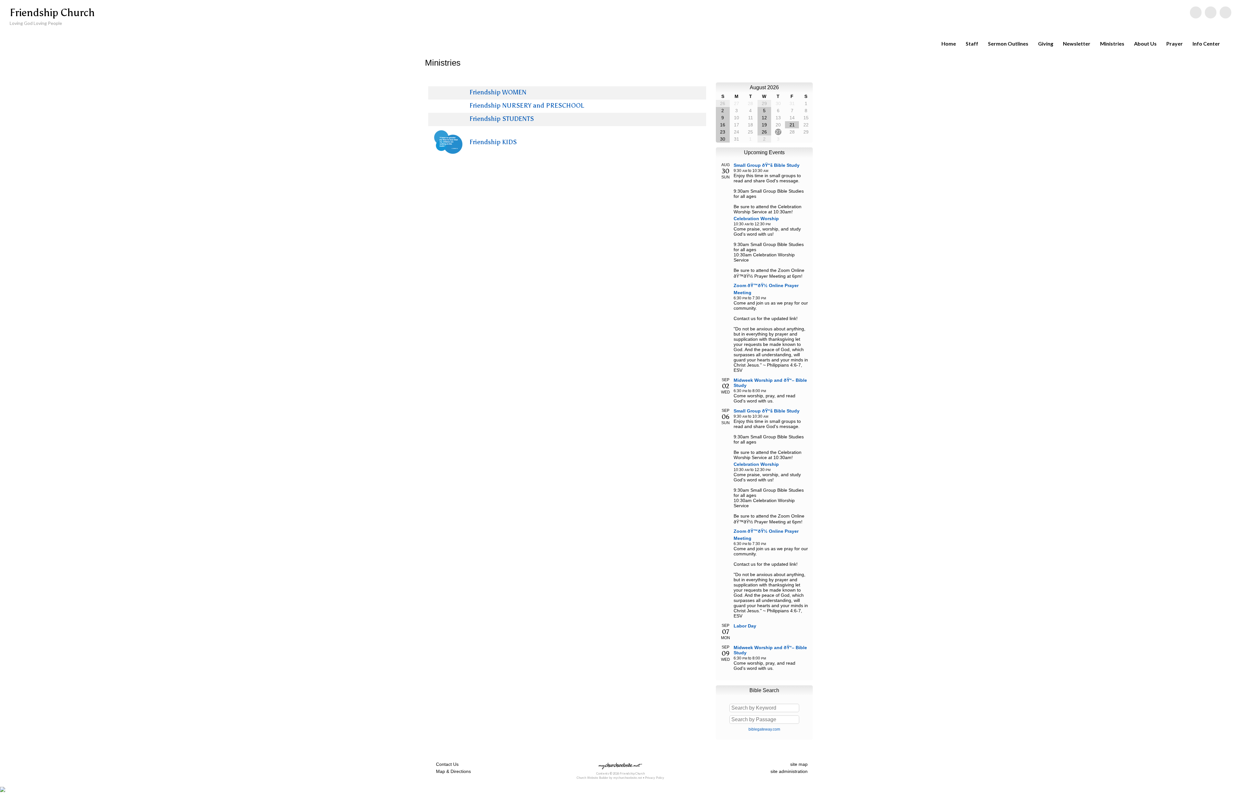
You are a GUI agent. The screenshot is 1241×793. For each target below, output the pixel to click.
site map (799, 764)
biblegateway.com (764, 729)
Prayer (1174, 43)
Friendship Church (52, 12)
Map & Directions (452, 771)
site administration (789, 771)
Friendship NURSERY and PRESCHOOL (527, 105)
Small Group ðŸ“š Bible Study (767, 165)
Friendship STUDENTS (502, 119)
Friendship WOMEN (498, 92)
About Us (1145, 43)
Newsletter (1076, 43)
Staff (972, 43)
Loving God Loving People (36, 23)
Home (948, 43)
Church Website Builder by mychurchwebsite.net (609, 777)
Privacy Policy (654, 777)
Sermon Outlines (1008, 43)
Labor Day (745, 625)
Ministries (1112, 43)
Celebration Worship (756, 218)
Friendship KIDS (493, 142)
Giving (1045, 43)
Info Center (1206, 43)
